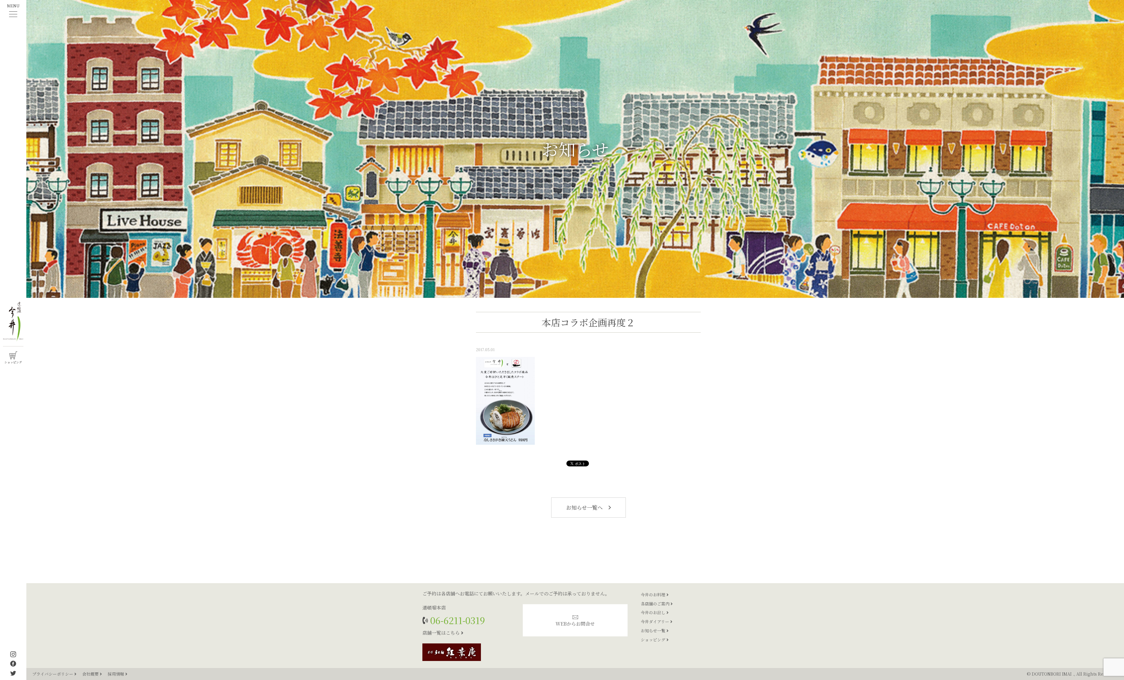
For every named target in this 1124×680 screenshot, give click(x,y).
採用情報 (116, 674)
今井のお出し (653, 612)
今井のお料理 (653, 594)
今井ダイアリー (655, 621)
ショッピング (653, 640)
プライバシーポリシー (53, 674)
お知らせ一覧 (653, 630)
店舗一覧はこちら (441, 632)
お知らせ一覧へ (585, 507)
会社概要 (91, 674)
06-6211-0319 (456, 620)
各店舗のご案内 (656, 604)
